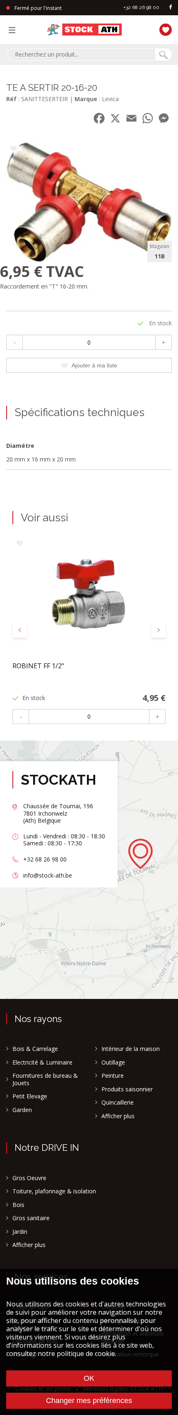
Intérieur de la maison (130, 1049)
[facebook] (170, 8)
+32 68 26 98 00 (141, 7)
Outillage (113, 1062)
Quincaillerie (117, 1102)
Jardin (19, 1231)
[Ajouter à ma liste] (13, 149)
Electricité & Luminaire (42, 1062)
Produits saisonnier (127, 1089)
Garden (22, 1110)
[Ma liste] (163, 29)
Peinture (112, 1075)
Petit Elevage (29, 1096)
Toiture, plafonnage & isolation (54, 1191)
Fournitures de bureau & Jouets (45, 1079)
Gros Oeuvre (29, 1178)
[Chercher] (163, 54)
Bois (18, 1205)
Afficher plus (118, 1116)
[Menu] (14, 29)
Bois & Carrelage (35, 1049)
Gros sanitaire (31, 1218)
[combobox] (80, 54)
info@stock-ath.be (47, 875)
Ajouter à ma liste (94, 365)
